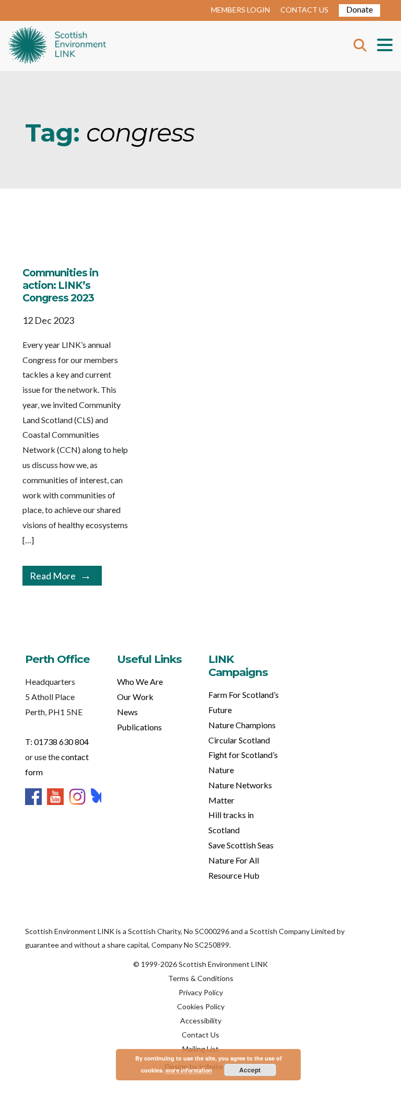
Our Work (135, 697)
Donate (359, 9)
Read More (53, 575)
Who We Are (140, 681)
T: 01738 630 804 (57, 742)
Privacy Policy (201, 992)
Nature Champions (242, 725)
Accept (250, 1070)
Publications (139, 727)
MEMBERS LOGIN (240, 9)
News (127, 712)
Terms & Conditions (200, 978)
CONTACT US (304, 9)
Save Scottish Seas (241, 845)
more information (189, 1070)
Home (57, 46)
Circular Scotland (239, 740)
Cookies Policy (201, 1006)
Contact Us (200, 1034)
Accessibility (200, 1020)
